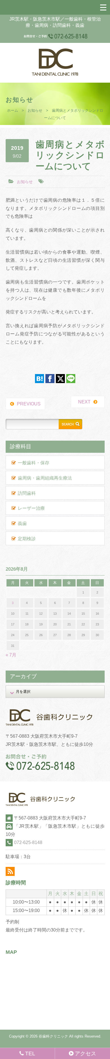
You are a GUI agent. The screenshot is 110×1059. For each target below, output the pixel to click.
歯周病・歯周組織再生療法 (45, 478)
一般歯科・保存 (33, 462)
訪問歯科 (27, 493)
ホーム (12, 110)
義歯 (22, 523)
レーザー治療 (31, 508)
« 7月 (11, 654)
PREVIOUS (29, 403)
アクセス (85, 1053)
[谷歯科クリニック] (55, 74)
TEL (30, 1053)
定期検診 (27, 538)
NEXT (84, 401)
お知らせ (35, 110)
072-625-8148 (28, 842)
